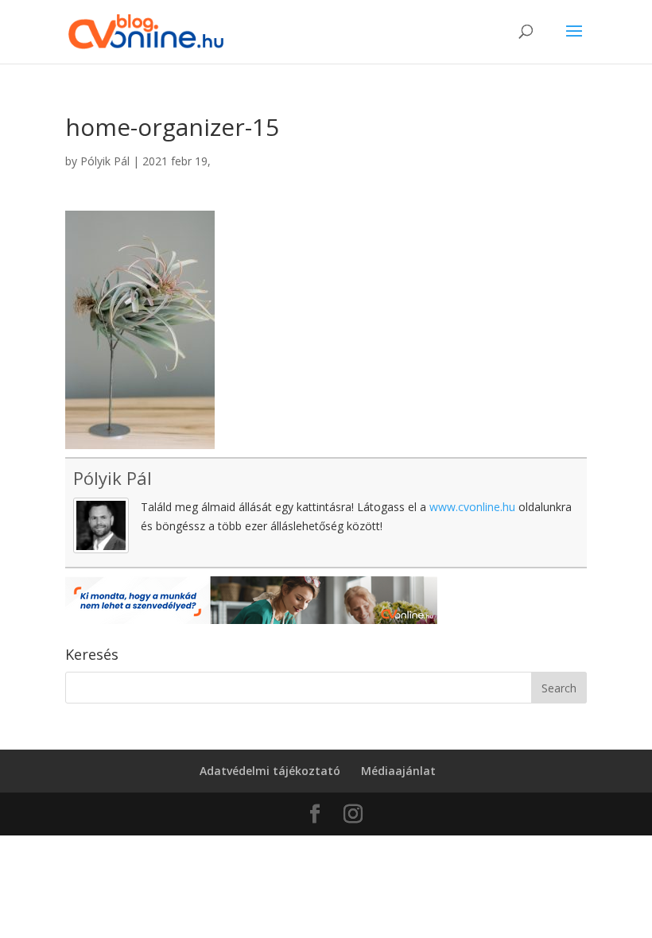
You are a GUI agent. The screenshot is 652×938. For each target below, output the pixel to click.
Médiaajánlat (398, 770)
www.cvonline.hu (472, 506)
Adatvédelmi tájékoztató (270, 770)
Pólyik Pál (105, 161)
